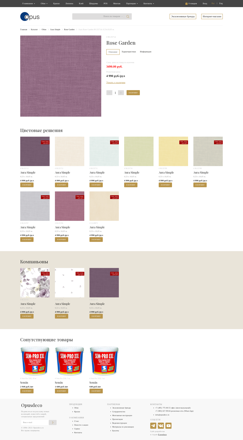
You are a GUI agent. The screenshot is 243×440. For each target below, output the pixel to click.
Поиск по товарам (111, 16)
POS (105, 3)
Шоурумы (93, 3)
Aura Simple (55, 29)
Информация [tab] (145, 52)
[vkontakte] (161, 426)
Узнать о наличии (115, 82)
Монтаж (116, 3)
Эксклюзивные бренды (183, 16)
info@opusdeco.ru (162, 415)
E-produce (162, 435)
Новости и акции (81, 425)
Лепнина (69, 3)
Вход (205, 3)
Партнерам (131, 3)
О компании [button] (27, 3)
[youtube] (168, 426)
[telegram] (153, 426)
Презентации (117, 419)
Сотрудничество (118, 412)
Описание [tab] (113, 52)
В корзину (133, 93)
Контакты (78, 433)
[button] (191, 3)
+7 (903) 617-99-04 (162, 411)
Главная (23, 29)
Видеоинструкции (119, 423)
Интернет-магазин (212, 16)
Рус (213, 3)
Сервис (77, 429)
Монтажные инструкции (122, 415)
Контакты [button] (148, 3)
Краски (56, 3)
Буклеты (115, 431)
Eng (221, 3)
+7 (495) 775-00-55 (162, 408)
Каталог (34, 29)
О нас (76, 421)
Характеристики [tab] (129, 52)
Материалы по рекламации (123, 427)
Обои (44, 29)
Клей (81, 3)
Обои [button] (43, 3)
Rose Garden (69, 29)
